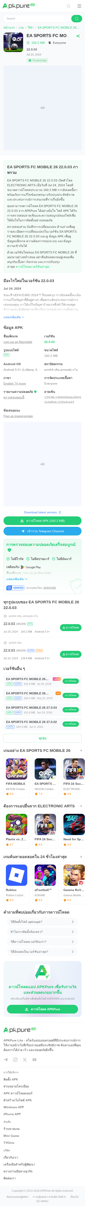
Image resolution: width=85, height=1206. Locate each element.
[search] (76, 18)
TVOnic (8, 1142)
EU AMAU (42, 1201)
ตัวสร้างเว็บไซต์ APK (17, 1100)
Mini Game (11, 1135)
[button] (9, 550)
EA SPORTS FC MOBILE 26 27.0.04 (26, 679)
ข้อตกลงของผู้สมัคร (17, 1196)
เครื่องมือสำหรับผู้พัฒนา (19, 1164)
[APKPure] (19, 6)
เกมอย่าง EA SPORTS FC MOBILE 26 (36, 750)
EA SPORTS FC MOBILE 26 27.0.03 (31, 707)
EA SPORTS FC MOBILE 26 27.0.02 (31, 722)
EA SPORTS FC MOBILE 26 (57, 27)
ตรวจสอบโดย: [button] (41, 587)
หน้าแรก (9, 27)
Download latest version (40, 512)
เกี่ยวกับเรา (10, 1157)
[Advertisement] (42, 107)
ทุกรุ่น (42, 738)
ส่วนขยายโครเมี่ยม (16, 1086)
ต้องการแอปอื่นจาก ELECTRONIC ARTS (39, 806)
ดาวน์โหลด (70, 681)
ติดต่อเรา (9, 1178)
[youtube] (34, 1059)
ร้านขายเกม (11, 1129)
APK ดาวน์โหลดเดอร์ (17, 1093)
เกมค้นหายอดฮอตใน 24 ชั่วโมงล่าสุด (35, 857)
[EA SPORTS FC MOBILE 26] (13, 48)
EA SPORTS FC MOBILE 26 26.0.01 (26, 694)
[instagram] (15, 1059)
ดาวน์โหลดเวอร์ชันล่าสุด (32, 266)
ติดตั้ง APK (10, 1079)
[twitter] (25, 1059)
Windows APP (13, 1107)
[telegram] (5, 1059)
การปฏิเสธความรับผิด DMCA (49, 1196)
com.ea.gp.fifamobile (17, 342)
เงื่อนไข (74, 1196)
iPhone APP (12, 1114)
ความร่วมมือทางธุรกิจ (17, 1171)
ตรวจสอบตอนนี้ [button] (13, 397)
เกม (21, 27)
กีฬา (31, 27)
